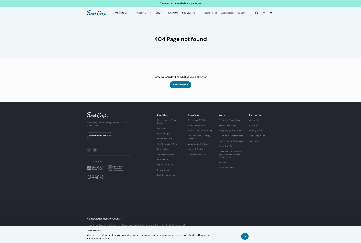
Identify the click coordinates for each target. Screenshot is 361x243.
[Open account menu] (271, 13)
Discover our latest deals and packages (180, 3)
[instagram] (95, 150)
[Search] (257, 13)
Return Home (180, 84)
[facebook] (89, 150)
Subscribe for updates (100, 135)
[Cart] (264, 13)
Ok (245, 236)
